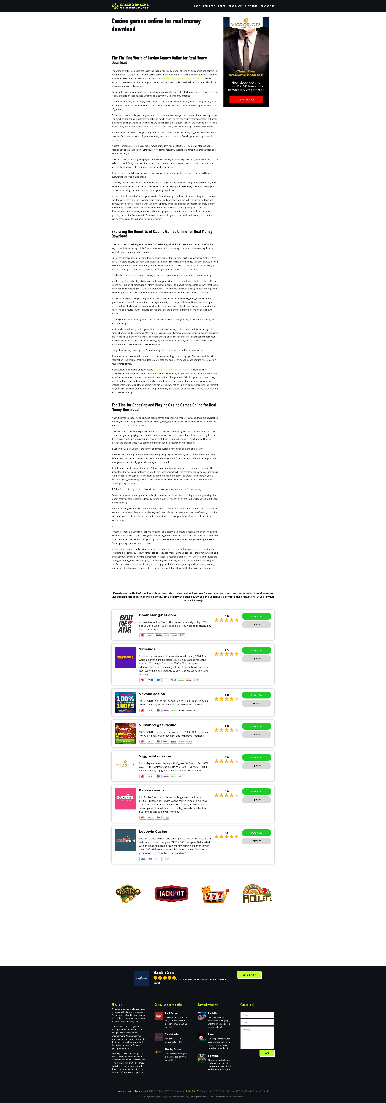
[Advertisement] (193, 932)
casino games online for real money (171, 369)
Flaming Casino (173, 1049)
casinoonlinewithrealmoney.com (131, 1091)
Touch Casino (172, 1034)
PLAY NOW (256, 616)
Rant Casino (171, 1013)
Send (267, 1052)
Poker (222, 6)
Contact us (267, 6)
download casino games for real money (179, 78)
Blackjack (235, 6)
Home (197, 6)
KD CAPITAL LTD (192, 1091)
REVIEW (257, 624)
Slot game (251, 6)
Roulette (209, 6)
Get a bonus (249, 974)
